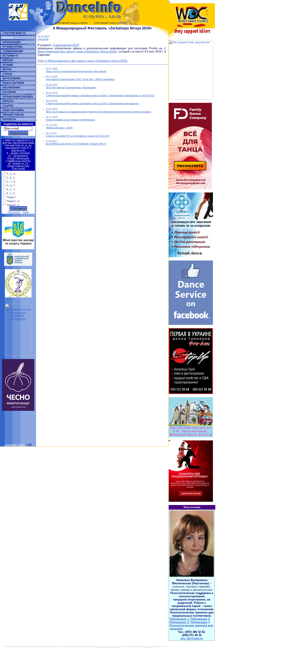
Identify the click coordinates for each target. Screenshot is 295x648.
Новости (7, 37)
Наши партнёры (13, 110)
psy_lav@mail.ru (192, 638)
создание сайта (15, 444)
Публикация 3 (179, 622)
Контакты (9, 119)
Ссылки (7, 105)
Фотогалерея (11, 78)
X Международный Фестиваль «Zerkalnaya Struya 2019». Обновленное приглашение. (92, 103)
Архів (26, 212)
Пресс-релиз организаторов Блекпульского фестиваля (76, 71)
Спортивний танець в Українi (71, 23)
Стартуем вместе (14, 33)
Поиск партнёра (13, 83)
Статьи (7, 74)
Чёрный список (13, 114)
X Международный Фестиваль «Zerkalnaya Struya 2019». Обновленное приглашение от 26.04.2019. (100, 95)
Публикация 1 (179, 619)
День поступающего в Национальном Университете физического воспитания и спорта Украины (98, 111)
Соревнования (12, 51)
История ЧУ (10, 55)
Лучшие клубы (12, 46)
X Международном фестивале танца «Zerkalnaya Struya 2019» (102, 50)
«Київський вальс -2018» (59, 127)
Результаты (14, 212)
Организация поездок (17, 96)
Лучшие (7, 65)
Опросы (8, 101)
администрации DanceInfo (108, 646)
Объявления (11, 87)
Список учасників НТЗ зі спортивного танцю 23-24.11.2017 (78, 136)
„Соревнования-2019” (65, 45)
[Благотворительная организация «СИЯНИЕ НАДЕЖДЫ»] (18, 354)
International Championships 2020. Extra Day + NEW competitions (80, 79)
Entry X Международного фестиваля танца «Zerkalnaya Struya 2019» (83, 60)
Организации (11, 42)
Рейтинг (7, 60)
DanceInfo (43, 39)
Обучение (9, 92)
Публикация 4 (200, 622)
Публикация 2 (200, 619)
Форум (6, 69)
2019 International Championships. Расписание (71, 87)
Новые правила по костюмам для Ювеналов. (70, 119)
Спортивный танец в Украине (110, 23)
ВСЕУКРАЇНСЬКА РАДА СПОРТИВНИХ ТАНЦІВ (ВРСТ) (76, 144)
